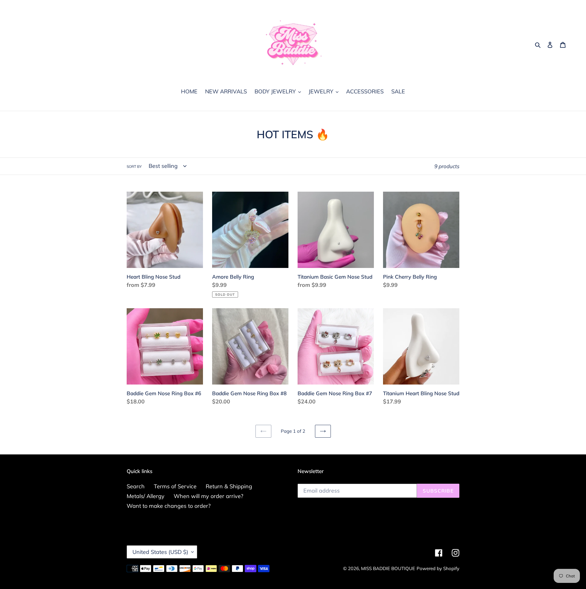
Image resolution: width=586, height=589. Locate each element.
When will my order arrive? (208, 496)
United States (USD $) (160, 551)
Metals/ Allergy (146, 496)
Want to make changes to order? (169, 505)
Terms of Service (175, 486)
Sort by (134, 166)
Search (136, 486)
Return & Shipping (229, 486)
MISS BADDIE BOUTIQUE (388, 568)
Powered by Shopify (438, 568)
